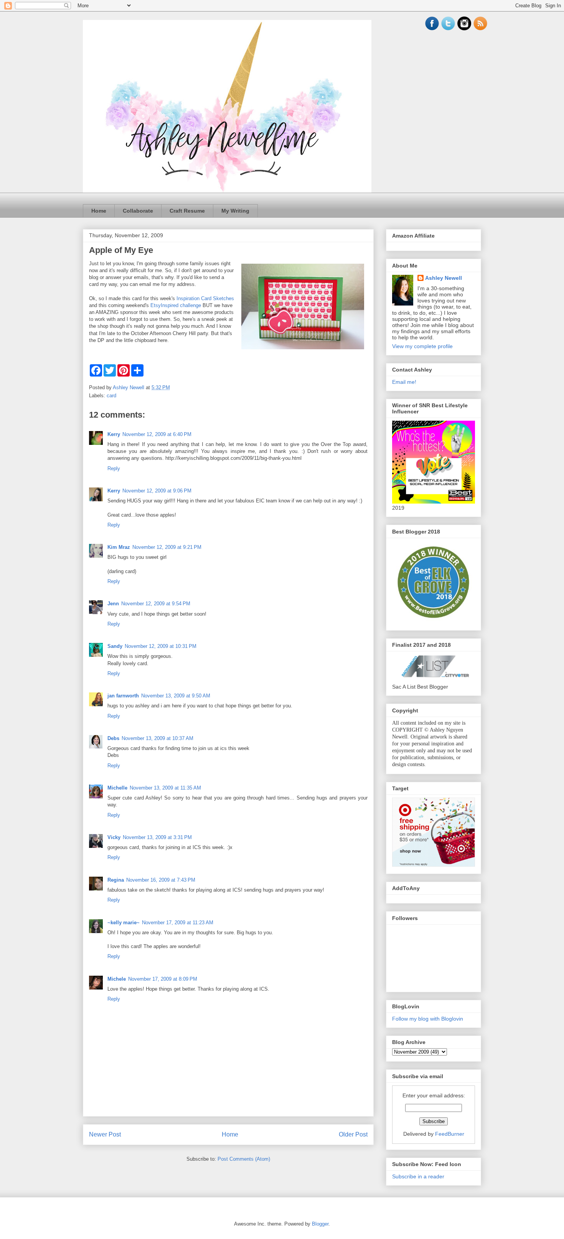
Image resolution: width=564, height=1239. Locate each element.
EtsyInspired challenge (175, 305)
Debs (113, 738)
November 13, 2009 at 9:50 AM (175, 696)
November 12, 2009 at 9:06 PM (156, 491)
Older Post (353, 1134)
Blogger (320, 1224)
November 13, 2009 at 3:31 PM (157, 837)
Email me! (404, 382)
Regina (115, 880)
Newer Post (105, 1134)
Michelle (117, 788)
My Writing (235, 211)
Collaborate (138, 211)
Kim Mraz (118, 547)
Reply (113, 468)
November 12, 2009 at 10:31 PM (160, 646)
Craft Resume (187, 211)
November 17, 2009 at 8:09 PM (162, 979)
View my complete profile (422, 346)
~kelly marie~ (123, 922)
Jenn (113, 603)
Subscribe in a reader (418, 1176)
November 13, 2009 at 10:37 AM (157, 738)
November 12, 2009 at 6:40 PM (156, 434)
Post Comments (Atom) (244, 1159)
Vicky (113, 837)
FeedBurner (449, 1134)
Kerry (113, 434)
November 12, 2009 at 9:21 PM (166, 547)
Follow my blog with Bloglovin (427, 1019)
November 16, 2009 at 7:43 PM (160, 880)
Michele (116, 979)
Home (98, 211)
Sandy (114, 646)
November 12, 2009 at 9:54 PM (155, 603)
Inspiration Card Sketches (205, 298)
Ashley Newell (443, 278)
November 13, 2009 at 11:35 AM (165, 788)
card (111, 395)
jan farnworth (123, 696)
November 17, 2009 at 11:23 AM (177, 922)
